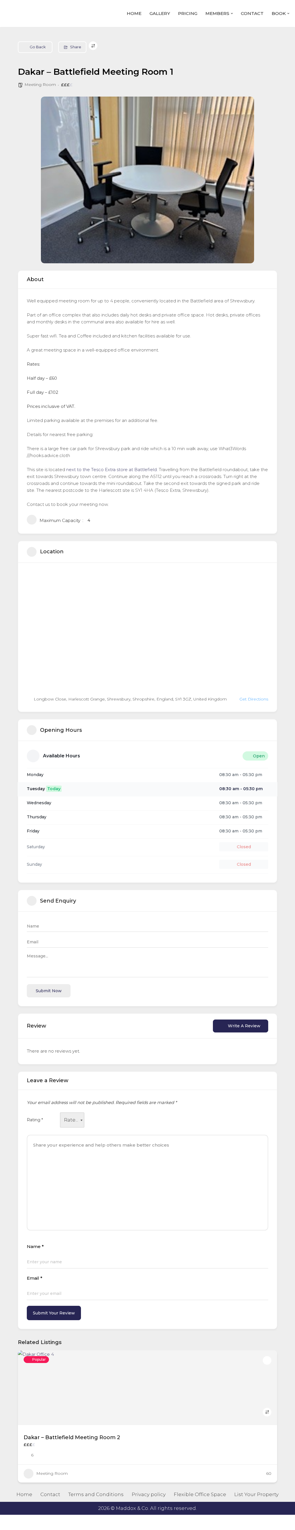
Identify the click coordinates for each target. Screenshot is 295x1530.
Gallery (160, 13)
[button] (232, 13)
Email (34, 1278)
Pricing (187, 13)
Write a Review (244, 1025)
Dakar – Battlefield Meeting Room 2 (72, 1437)
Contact (252, 13)
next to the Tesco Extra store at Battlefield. (112, 469)
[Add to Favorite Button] (267, 1360)
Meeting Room (40, 84)
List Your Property (256, 1494)
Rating (35, 1119)
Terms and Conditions (96, 1494)
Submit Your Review (54, 1313)
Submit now (49, 990)
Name (35, 1246)
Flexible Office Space (200, 1494)
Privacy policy (149, 1494)
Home (134, 13)
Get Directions (253, 699)
